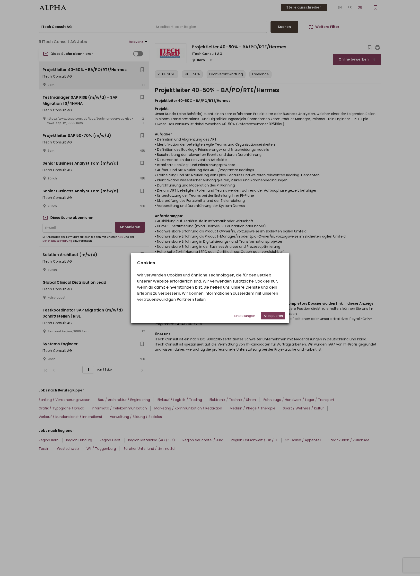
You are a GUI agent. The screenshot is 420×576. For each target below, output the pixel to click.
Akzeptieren (273, 315)
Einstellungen (244, 315)
